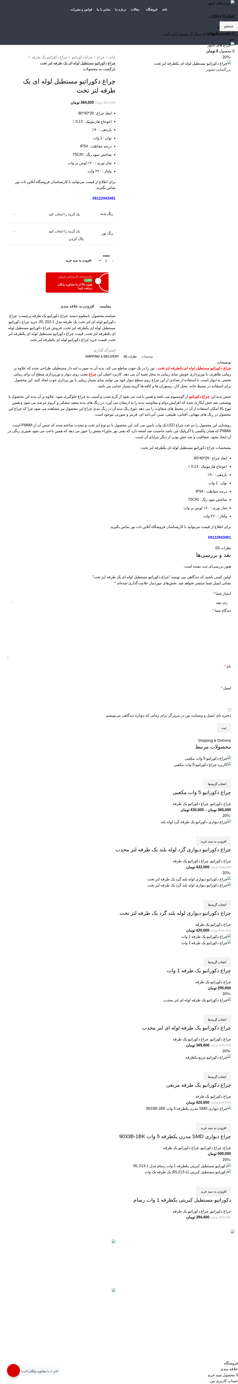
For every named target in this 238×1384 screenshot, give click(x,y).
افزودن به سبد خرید (78, 260)
